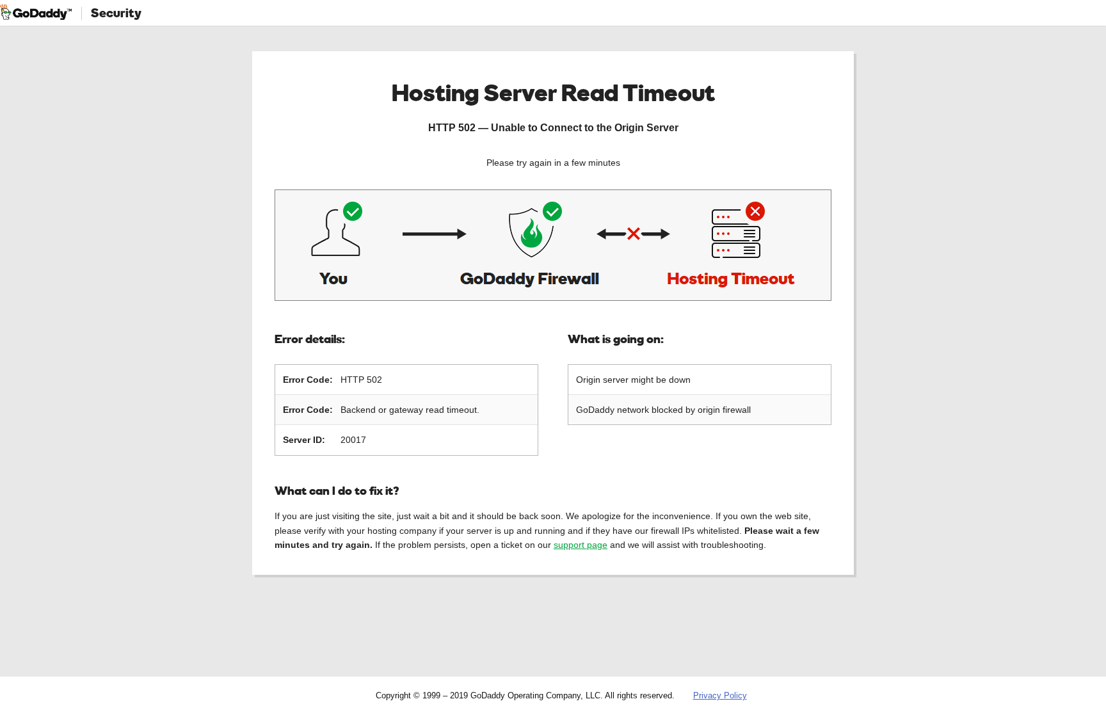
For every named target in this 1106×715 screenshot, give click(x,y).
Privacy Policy (720, 695)
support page (580, 545)
